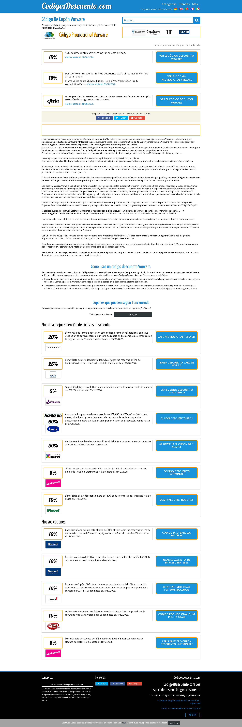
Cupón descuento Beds (177, 418)
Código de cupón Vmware (181, 100)
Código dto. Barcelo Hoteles (176, 534)
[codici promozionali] (197, 8)
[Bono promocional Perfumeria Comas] (53, 599)
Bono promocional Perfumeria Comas (176, 588)
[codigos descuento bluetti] (139, 32)
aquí (124, 722)
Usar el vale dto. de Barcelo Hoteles (176, 561)
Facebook (105, 117)
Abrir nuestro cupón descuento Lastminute (177, 643)
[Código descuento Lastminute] (53, 483)
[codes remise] (192, 8)
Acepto (174, 722)
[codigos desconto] (186, 8)
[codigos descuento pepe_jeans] (154, 32)
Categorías (169, 4)
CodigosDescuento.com (77, 5)
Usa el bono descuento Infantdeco (176, 391)
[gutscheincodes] (175, 8)
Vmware (133, 314)
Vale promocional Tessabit (176, 336)
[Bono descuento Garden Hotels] (53, 374)
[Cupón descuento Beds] (53, 429)
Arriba (192, 714)
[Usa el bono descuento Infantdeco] (53, 402)
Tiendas (184, 4)
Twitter (102, 683)
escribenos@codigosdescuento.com (68, 684)
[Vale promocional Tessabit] (53, 347)
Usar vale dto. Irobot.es (176, 499)
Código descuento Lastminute (177, 473)
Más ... (196, 4)
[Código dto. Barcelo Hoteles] (53, 545)
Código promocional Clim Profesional (176, 615)
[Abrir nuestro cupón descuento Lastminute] (53, 653)
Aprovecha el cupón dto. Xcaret (176, 445)
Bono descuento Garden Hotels (176, 364)
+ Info (113, 25)
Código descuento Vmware (181, 57)
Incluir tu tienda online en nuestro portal (181, 708)
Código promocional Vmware (176, 78)
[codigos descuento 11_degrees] (169, 32)
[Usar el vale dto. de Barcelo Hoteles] (53, 572)
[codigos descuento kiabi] (184, 32)
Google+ (138, 117)
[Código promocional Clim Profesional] (53, 626)
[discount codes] (181, 8)
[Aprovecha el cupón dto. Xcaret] (53, 456)
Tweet (122, 117)
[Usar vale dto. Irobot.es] (53, 510)
